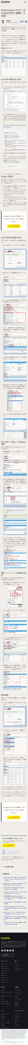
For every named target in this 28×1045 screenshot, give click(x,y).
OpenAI (16, 1025)
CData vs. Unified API (5, 1003)
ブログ (2, 1018)
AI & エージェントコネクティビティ (7, 996)
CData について (18, 990)
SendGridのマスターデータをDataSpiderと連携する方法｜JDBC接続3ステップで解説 (15, 918)
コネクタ (3, 990)
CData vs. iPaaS (4, 1001)
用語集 (2, 1025)
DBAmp (16, 971)
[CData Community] (13, 950)
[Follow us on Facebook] (21, 21)
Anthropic (17, 1014)
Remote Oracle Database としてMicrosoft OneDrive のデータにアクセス (15, 892)
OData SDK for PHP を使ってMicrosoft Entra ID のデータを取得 (14, 888)
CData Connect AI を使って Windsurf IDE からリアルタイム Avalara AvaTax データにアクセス (15, 879)
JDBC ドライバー (4, 966)
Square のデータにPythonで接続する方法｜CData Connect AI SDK (15, 923)
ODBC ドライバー (4, 964)
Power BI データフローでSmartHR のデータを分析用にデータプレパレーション (15, 913)
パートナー (3, 999)
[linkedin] (2, 950)
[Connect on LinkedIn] (26, 21)
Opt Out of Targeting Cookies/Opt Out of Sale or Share (14, 1042)
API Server (3, 973)
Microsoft (17, 1020)
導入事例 (3, 1016)
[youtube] (7, 950)
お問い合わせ (6, 955)
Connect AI (17, 966)
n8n (15, 1022)
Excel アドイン (4, 977)
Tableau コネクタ (4, 982)
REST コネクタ (4, 975)
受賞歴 (16, 997)
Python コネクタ (4, 971)
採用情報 (16, 1003)
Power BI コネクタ (5, 980)
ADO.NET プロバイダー (5, 968)
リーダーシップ (18, 999)
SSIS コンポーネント (19, 968)
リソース (3, 1020)
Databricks (17, 1016)
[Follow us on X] (23, 21)
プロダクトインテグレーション (7, 993)
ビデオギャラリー (4, 1027)
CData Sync (17, 964)
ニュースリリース (18, 992)
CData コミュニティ (5, 1014)
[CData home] (6, 2)
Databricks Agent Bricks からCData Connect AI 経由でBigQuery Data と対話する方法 (15, 908)
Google (16, 1018)
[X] (5, 950)
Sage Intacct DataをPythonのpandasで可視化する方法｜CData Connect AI (15, 884)
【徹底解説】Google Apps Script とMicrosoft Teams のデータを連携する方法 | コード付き (15, 897)
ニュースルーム (18, 994)
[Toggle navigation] (25, 2)
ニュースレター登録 (5, 1022)
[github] (10, 950)
